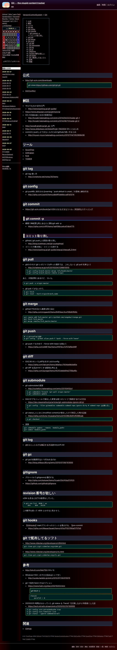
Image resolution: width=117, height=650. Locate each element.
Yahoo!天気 (6, 50)
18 (9, 42)
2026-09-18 (6, 83)
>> (15, 28)
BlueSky (5, 19)
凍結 (86, 646)
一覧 (102, 646)
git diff (31, 43)
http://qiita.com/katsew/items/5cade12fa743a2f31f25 (51, 480)
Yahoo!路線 (6, 55)
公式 (29, 21)
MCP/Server (6, 160)
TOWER (28, 159)
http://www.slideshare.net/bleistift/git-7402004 (45, 129)
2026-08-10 (6, 133)
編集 (98, 5)
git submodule (34, 45)
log (10, 25)
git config (31, 29)
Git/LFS (47, 636)
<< (7, 28)
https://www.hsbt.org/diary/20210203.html (46, 586)
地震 (13, 50)
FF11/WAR (5, 152)
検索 (104, 5)
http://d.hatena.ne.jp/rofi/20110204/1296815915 (48, 267)
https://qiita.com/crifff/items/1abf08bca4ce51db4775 (51, 226)
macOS (4, 77)
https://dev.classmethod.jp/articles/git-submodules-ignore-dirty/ (56, 402)
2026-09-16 (6, 88)
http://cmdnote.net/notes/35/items (43, 177)
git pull (30, 37)
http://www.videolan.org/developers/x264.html (45, 543)
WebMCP (5, 139)
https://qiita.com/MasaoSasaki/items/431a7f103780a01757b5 (54, 528)
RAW (3, 127)
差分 (81, 646)
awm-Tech (17, 14)
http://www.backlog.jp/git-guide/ (42, 109)
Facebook (5, 21)
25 (9, 45)
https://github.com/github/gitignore (40, 483)
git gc (31, 50)
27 (13, 45)
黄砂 (3, 57)
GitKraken (29, 153)
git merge (31, 39)
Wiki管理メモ (6, 169)
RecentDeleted (7, 154)
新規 (97, 646)
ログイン (111, 5)
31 (6, 48)
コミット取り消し (36, 35)
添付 (77, 646)
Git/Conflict (30, 91)
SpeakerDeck (7, 17)
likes (17, 19)
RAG (3, 103)
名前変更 (92, 646)
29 (18, 45)
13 (13, 40)
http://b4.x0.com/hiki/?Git (36, 570)
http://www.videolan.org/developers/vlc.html (44, 552)
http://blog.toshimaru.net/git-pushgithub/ (46, 243)
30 (4, 48)
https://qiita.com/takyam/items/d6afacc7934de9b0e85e (52, 364)
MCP (4, 145)
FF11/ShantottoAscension (11, 109)
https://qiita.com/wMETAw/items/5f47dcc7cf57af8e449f (52, 347)
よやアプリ (7, 61)
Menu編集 (5, 166)
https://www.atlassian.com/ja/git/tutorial (42, 112)
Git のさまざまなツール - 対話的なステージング (73, 209)
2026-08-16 (6, 115)
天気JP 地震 (6, 53)
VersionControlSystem (32, 15)
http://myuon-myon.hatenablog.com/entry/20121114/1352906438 (56, 135)
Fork (27, 156)
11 (8, 40)
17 (6, 42)
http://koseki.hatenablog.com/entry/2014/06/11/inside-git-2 (53, 121)
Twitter (11, 19)
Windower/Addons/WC (10, 97)
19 (11, 42)
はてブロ (14, 21)
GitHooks (31, 525)
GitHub (28, 629)
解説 (29, 23)
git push (31, 41)
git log (31, 47)
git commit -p (35, 33)
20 (13, 42)
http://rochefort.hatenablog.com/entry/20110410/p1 (50, 388)
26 (11, 45)
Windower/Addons (9, 106)
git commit (32, 31)
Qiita (10, 14)
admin (4, 23)
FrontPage (29, 636)
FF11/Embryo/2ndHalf (10, 121)
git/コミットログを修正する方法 (38, 445)
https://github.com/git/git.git (48, 85)
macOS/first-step (8, 74)
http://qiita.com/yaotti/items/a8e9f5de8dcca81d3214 (51, 194)
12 (11, 40)
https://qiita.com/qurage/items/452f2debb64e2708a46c (52, 371)
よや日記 (5, 25)
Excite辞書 (15, 55)
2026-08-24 (6, 94)
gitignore (32, 51)
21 (16, 42)
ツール (30, 25)
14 (16, 40)
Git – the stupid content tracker (28, 3)
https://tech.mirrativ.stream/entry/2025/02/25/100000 (51, 606)
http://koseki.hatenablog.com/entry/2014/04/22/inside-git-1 (54, 118)
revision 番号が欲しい (37, 54)
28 (16, 45)
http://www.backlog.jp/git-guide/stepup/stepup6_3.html (52, 250)
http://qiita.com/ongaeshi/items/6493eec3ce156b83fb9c (52, 312)
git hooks (32, 55)
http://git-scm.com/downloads (38, 80)
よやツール (16, 61)
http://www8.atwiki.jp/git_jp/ (37, 126)
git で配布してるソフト (37, 58)
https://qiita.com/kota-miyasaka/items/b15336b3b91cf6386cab (55, 416)
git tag (30, 27)
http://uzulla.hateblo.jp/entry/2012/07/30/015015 (49, 578)
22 (18, 42)
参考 (30, 60)
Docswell (16, 17)
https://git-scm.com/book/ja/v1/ (39, 209)
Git (12, 7)
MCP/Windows (7, 157)
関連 (30, 62)
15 (18, 40)
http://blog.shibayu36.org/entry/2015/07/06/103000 (50, 462)
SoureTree (29, 150)
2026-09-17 (6, 86)
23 (4, 45)
